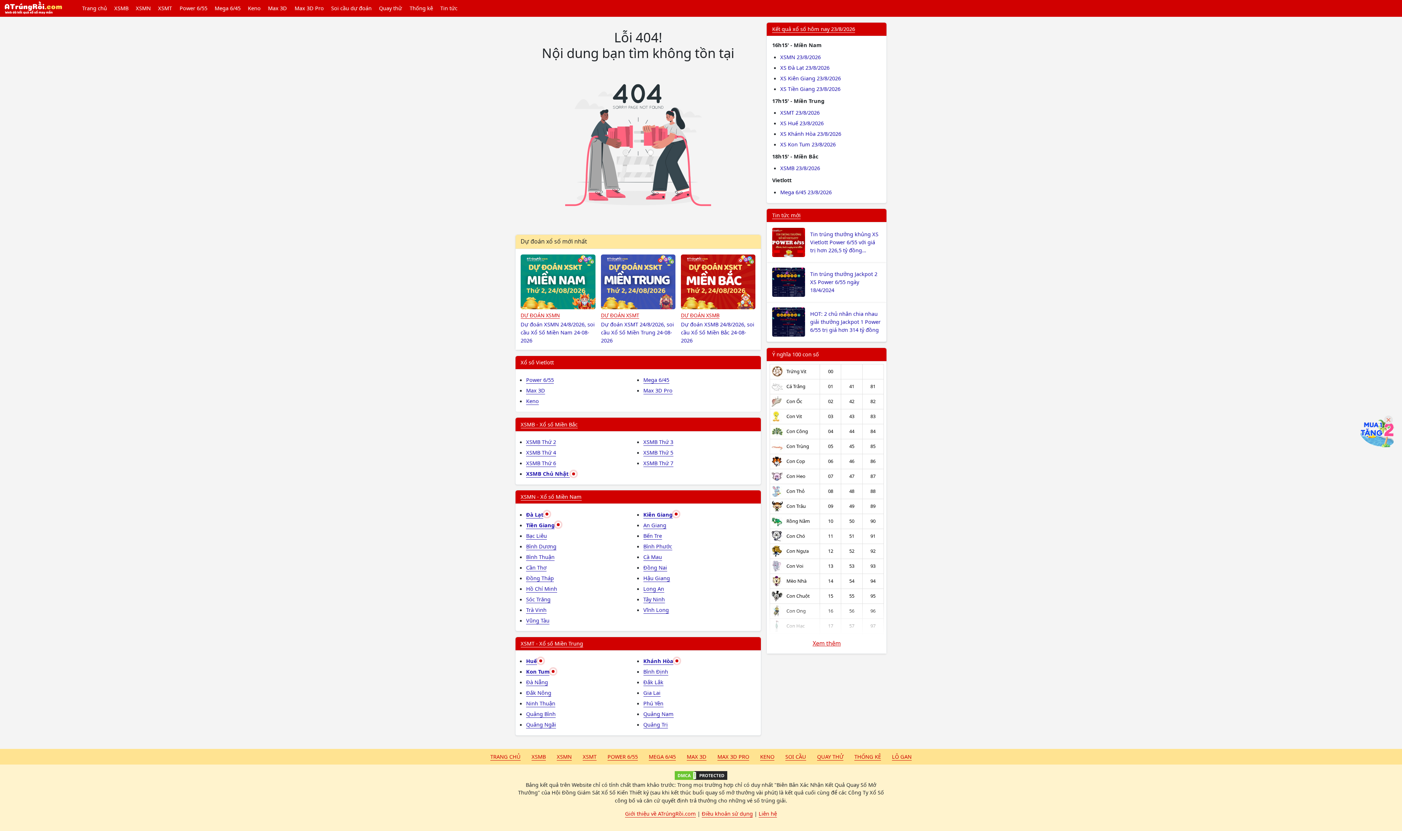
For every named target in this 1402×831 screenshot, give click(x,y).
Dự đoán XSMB (700, 315)
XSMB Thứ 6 (541, 463)
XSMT (165, 8)
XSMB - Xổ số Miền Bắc (549, 424)
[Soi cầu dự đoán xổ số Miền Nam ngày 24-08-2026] (558, 281)
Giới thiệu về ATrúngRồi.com (660, 813)
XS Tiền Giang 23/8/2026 (810, 88)
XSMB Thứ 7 (658, 463)
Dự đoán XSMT (620, 315)
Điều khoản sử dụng (727, 813)
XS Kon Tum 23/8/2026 (808, 144)
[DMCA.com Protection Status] (701, 775)
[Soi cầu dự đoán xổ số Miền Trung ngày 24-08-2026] (638, 281)
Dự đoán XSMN (540, 315)
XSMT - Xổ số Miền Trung (552, 643)
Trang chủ (94, 8)
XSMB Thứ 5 (658, 452)
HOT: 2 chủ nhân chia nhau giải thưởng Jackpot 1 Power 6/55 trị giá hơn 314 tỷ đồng (845, 321)
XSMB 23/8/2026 (800, 168)
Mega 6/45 (228, 8)
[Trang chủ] (33, 8)
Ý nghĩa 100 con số (795, 354)
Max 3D (277, 8)
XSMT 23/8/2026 (800, 112)
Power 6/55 (193, 8)
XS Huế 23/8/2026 (802, 123)
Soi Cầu (795, 756)
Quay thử (390, 8)
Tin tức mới (786, 215)
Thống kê (421, 8)
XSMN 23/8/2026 (800, 57)
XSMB (121, 8)
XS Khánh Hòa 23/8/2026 (810, 133)
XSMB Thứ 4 (541, 452)
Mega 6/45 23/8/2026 (806, 192)
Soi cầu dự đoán (351, 8)
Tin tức (448, 8)
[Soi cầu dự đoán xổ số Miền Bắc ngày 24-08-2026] (718, 281)
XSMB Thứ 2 (541, 441)
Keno (254, 8)
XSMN (143, 8)
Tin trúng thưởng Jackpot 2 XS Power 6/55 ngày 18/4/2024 (843, 282)
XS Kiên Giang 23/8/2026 (810, 78)
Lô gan (902, 756)
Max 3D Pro (309, 8)
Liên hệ (768, 813)
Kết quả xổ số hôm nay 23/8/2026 (813, 28)
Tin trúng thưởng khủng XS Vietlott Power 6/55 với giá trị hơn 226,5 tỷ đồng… (844, 242)
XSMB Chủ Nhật (548, 473)
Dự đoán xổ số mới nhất (554, 241)
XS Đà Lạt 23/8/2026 (805, 67)
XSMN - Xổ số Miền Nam (551, 496)
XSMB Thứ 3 (658, 441)
